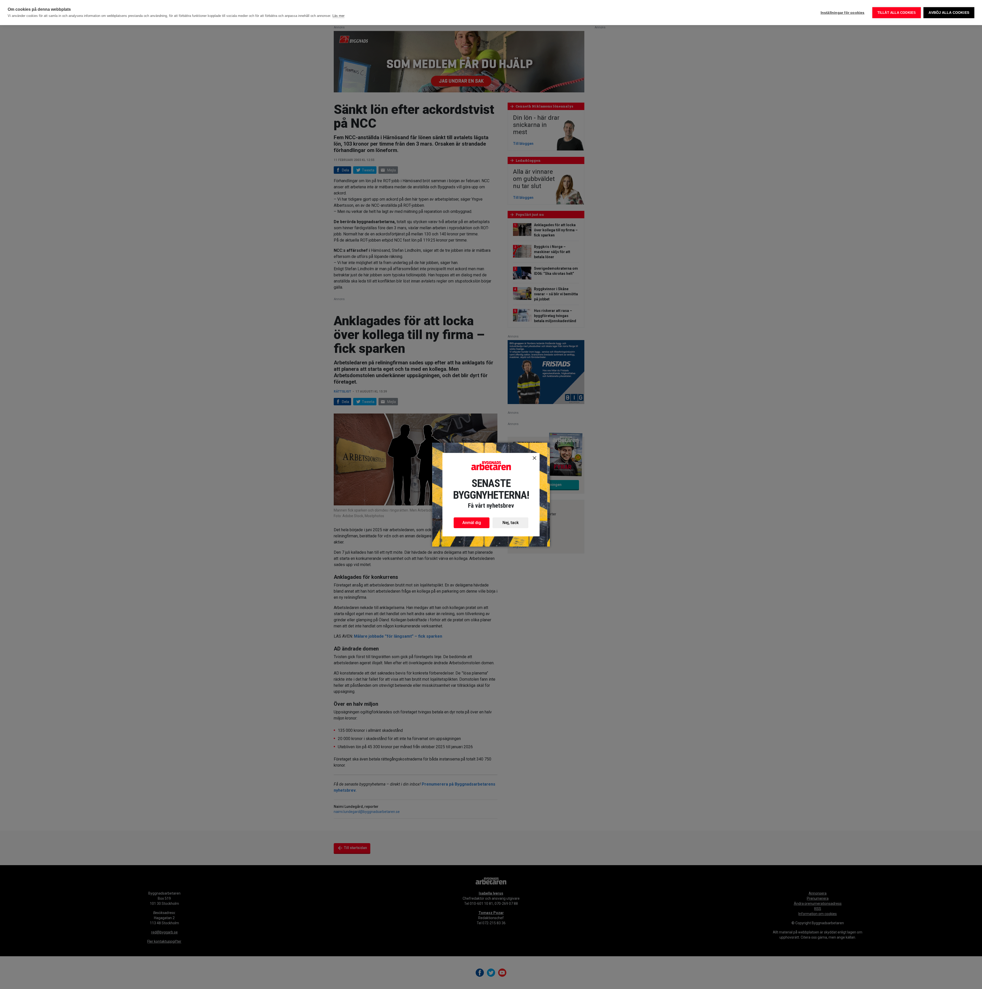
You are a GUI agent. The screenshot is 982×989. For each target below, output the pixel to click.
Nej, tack (511, 522)
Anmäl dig (471, 522)
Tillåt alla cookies (896, 13)
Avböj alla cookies (949, 13)
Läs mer (338, 16)
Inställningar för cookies (843, 13)
